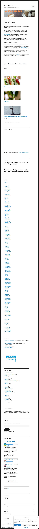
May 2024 (7, 199)
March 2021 (7, 247)
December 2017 (8, 298)
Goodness (7, 383)
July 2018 (6, 288)
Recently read (11, 441)
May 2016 (6, 323)
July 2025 (6, 182)
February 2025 (7, 189)
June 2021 (6, 243)
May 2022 (7, 229)
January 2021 (7, 250)
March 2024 (7, 202)
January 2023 (7, 221)
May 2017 (6, 307)
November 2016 (8, 315)
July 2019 (6, 274)
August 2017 (7, 303)
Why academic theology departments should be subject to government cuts (15, 116)
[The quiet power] (17, 95)
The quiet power (6, 101)
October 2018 (7, 284)
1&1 (8, 488)
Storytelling (7, 399)
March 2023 (7, 218)
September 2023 (8, 210)
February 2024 (7, 203)
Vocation (6, 402)
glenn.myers (7, 122)
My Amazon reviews (8, 347)
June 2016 (7, 322)
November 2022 (8, 223)
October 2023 (7, 209)
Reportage (6, 511)
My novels (6, 509)
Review (6, 396)
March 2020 (7, 263)
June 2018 (6, 290)
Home (5, 504)
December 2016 (8, 314)
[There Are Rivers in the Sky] (5, 444)
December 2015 (8, 330)
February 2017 (7, 311)
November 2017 (8, 299)
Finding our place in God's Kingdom (11, 380)
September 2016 (8, 318)
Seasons (19, 122)
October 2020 (7, 254)
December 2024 (8, 191)
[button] (37, 517)
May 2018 (6, 291)
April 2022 (7, 230)
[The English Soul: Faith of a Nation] (5, 460)
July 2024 (6, 197)
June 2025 (7, 183)
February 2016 (7, 327)
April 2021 (7, 246)
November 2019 (8, 268)
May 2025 (7, 185)
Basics (6, 375)
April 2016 (7, 324)
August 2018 (7, 287)
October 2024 (7, 194)
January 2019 (7, 280)
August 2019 (7, 272)
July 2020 (6, 258)
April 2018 (7, 292)
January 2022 (7, 234)
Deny (24, 525)
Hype (4, 86)
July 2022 (6, 226)
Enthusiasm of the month (10, 340)
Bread (6, 376)
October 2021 (7, 238)
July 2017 (6, 304)
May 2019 (6, 276)
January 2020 (7, 266)
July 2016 (6, 320)
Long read (7, 390)
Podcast (6, 394)
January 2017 (7, 312)
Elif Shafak (8, 446)
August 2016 (7, 319)
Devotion (6, 379)
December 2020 (8, 251)
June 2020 (7, 259)
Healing (6, 386)
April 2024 (7, 201)
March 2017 (7, 310)
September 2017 (8, 302)
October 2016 (7, 316)
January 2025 (7, 190)
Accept (17, 525)
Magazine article (8, 391)
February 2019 (7, 279)
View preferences (33, 525)
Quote (6, 395)
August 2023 (7, 211)
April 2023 (7, 217)
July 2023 (6, 213)
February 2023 (7, 219)
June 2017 (6, 306)
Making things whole (9, 392)
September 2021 (8, 239)
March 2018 (7, 294)
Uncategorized (7, 400)
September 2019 (8, 271)
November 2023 (8, 207)
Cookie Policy (26, 527)
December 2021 (8, 235)
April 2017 (7, 308)
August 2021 (7, 241)
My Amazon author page (9, 345)
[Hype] (17, 80)
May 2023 (6, 215)
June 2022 (7, 227)
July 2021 (6, 242)
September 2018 (8, 286)
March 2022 (7, 231)
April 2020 (7, 262)
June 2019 (7, 275)
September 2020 (8, 255)
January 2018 (7, 296)
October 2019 (7, 270)
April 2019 (7, 278)
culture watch (7, 378)
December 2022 (8, 222)
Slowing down (6, 506)
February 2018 (7, 295)
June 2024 (7, 198)
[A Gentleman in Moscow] (5, 465)
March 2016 (7, 326)
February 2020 (7, 264)
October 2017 (7, 300)
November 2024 (8, 193)
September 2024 (8, 195)
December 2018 (8, 282)
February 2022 (7, 233)
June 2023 (7, 214)
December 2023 (8, 206)
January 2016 (7, 328)
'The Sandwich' (8, 372)
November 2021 (8, 237)
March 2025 (7, 187)
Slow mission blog (7, 513)
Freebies (6, 382)
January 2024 (7, 205)
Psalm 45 (17, 54)
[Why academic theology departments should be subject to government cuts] (17, 110)
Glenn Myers (8, 6)
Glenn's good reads (8, 343)
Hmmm (16, 122)
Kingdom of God (8, 388)
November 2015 (8, 331)
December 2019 (8, 267)
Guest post (7, 384)
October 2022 (7, 225)
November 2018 (8, 283)
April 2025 (7, 186)
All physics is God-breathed (10, 374)
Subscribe (7, 429)
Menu (33, 6)
